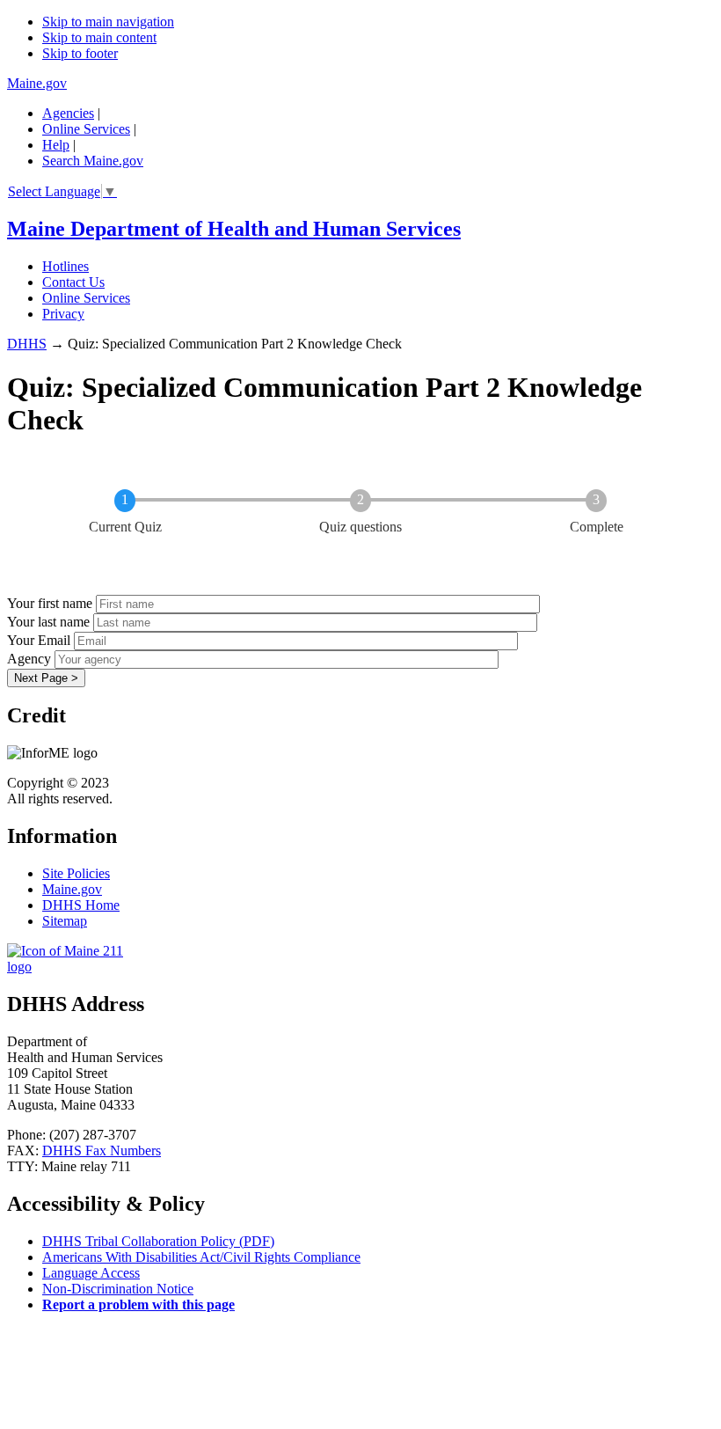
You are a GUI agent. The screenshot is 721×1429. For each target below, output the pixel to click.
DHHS (27, 343)
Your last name (48, 621)
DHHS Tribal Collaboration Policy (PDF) (158, 1241)
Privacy (63, 313)
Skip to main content (99, 37)
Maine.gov (37, 83)
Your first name (49, 603)
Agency (29, 658)
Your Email (38, 640)
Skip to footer (80, 53)
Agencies (68, 113)
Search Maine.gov (92, 160)
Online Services (86, 128)
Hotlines (65, 266)
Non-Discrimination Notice (117, 1288)
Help (55, 144)
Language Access (91, 1272)
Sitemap (64, 920)
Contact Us (73, 282)
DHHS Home (81, 905)
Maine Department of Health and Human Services (234, 228)
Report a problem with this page (138, 1304)
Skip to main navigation (108, 21)
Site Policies (76, 873)
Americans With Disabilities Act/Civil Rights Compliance (201, 1256)
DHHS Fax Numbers (101, 1150)
